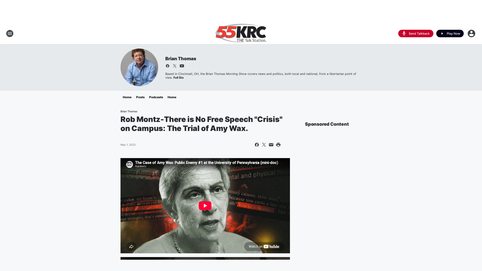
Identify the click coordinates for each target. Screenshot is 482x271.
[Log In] (472, 33)
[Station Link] (241, 33)
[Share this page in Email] (271, 144)
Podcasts (156, 97)
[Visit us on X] (174, 66)
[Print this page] (278, 144)
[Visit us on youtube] (182, 66)
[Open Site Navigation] (10, 33)
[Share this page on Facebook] (256, 144)
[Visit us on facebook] (167, 66)
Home (127, 97)
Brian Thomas (180, 58)
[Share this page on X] (264, 144)
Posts (140, 97)
